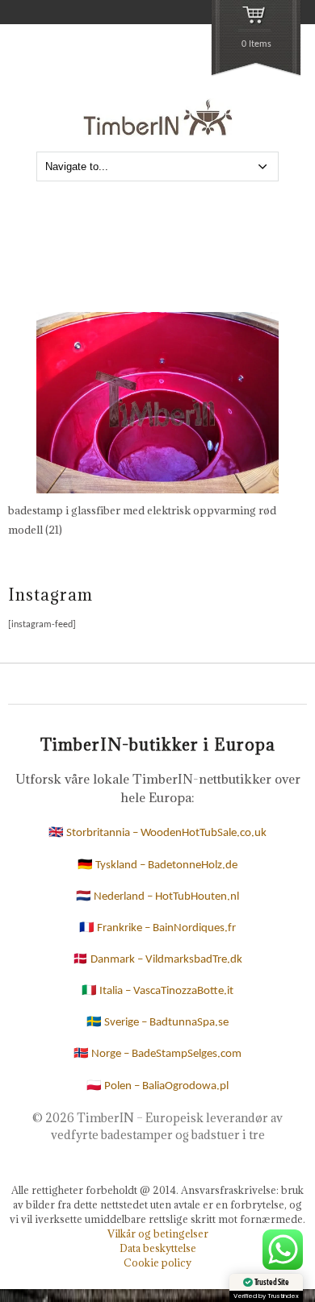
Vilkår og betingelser (157, 1233)
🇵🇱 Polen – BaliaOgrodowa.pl (157, 1086)
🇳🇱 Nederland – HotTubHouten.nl (157, 897)
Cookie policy (157, 1262)
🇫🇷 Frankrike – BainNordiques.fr (157, 928)
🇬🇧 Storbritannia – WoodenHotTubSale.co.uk (157, 833)
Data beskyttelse (158, 1248)
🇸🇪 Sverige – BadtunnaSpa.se (157, 1023)
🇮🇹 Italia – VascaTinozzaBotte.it (157, 991)
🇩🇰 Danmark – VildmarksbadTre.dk (157, 960)
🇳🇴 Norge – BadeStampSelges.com (158, 1054)
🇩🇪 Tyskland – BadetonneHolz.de (157, 865)
